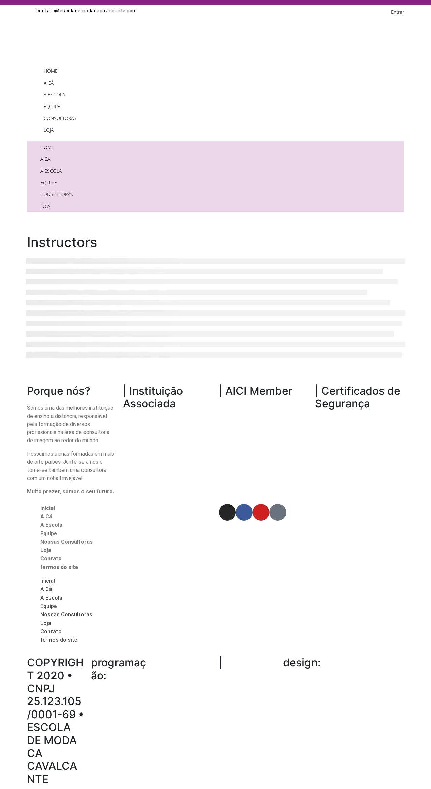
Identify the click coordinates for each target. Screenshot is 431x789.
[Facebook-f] (244, 512)
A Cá (49, 83)
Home (51, 71)
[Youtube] (261, 512)
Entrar (397, 12)
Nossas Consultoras (66, 542)
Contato (51, 558)
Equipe (52, 106)
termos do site (59, 567)
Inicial (47, 508)
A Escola (54, 94)
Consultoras (60, 118)
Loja (49, 130)
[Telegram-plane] (277, 512)
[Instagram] (227, 512)
